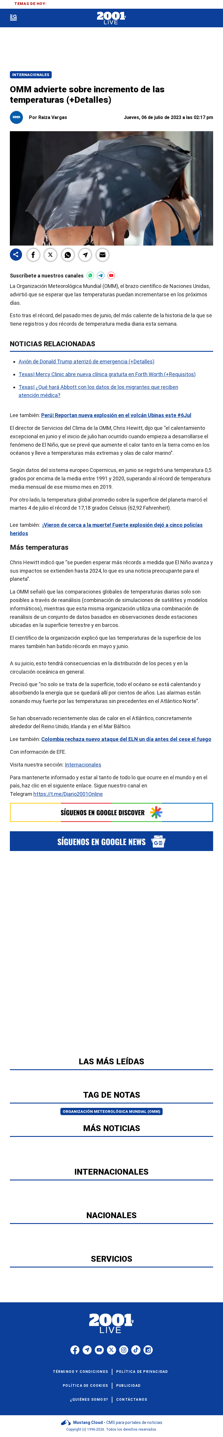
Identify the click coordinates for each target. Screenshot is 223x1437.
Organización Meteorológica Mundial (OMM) (111, 1111)
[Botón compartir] (16, 255)
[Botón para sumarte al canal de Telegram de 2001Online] (101, 275)
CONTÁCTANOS (131, 1400)
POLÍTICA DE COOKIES (85, 1386)
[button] (33, 255)
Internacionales (30, 75)
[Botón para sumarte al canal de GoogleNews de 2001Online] (111, 841)
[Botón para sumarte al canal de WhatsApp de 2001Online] (90, 275)
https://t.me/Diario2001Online (68, 794)
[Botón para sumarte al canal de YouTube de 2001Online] (111, 275)
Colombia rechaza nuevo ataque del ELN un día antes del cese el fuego (126, 739)
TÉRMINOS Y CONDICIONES (80, 1372)
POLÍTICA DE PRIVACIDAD (142, 1372)
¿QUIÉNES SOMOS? (89, 1400)
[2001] (111, 18)
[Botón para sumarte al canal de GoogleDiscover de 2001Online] (111, 812)
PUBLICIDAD (128, 1386)
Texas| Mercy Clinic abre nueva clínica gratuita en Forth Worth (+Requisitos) (107, 374)
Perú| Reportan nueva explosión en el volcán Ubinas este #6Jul (116, 415)
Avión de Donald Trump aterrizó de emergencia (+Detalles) (86, 361)
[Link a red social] (75, 1350)
